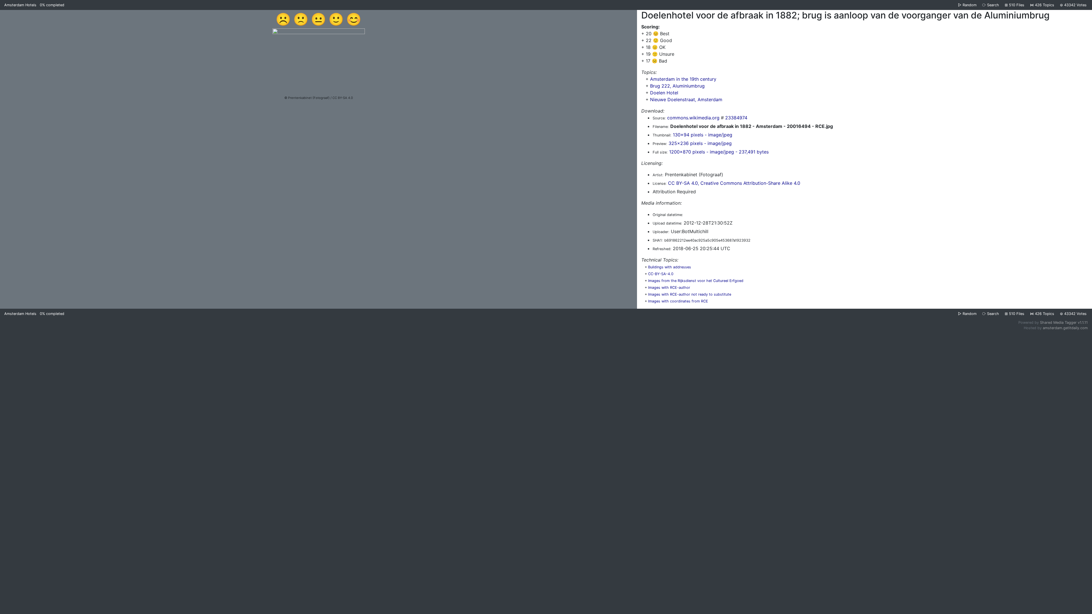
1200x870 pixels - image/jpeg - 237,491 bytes (719, 152)
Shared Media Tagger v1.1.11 (1064, 322)
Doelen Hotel (664, 93)
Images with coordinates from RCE (678, 301)
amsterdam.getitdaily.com (1065, 328)
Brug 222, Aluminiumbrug (677, 86)
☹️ (283, 19)
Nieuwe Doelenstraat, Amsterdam (686, 99)
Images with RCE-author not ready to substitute (689, 294)
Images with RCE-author (669, 287)
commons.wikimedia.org (693, 118)
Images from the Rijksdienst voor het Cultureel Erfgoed (695, 281)
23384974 (736, 118)
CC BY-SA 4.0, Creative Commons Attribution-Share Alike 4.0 (734, 183)
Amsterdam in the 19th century (683, 79)
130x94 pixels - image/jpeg (702, 135)
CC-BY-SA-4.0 (660, 274)
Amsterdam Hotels (20, 5)
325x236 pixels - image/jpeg (700, 143)
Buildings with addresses (669, 267)
